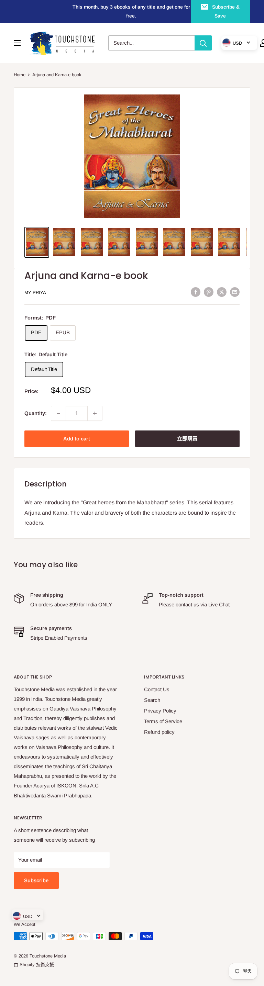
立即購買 (187, 438)
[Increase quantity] (95, 413)
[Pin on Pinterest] (208, 292)
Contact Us (156, 689)
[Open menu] (17, 43)
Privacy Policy (160, 711)
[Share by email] (235, 292)
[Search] (203, 43)
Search (152, 700)
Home (19, 74)
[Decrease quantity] (58, 413)
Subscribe (36, 880)
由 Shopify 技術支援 (34, 964)
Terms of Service (163, 721)
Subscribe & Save (226, 11)
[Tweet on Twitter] (222, 292)
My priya (35, 292)
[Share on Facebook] (195, 292)
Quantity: (35, 413)
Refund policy (159, 732)
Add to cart (76, 438)
